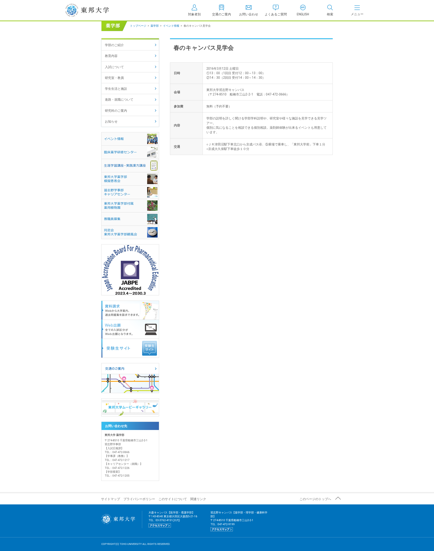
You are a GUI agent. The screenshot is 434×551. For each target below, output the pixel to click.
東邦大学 (92, 10)
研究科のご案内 (116, 110)
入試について (114, 67)
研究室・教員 (114, 78)
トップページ (138, 25)
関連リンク (198, 499)
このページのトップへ (315, 499)
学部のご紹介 (114, 45)
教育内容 (111, 56)
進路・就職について (119, 99)
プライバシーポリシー (139, 499)
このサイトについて (172, 499)
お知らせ (111, 121)
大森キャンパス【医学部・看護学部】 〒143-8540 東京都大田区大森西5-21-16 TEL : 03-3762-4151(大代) (173, 519)
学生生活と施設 (116, 88)
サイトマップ (110, 499)
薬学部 (155, 25)
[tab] (330, 10)
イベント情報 (171, 25)
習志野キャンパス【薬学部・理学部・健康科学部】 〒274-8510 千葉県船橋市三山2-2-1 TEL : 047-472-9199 (238, 521)
